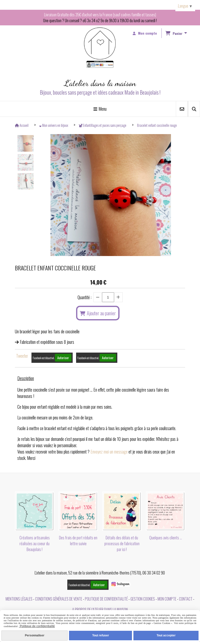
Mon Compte (167, 599)
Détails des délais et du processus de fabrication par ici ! (122, 543)
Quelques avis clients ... (165, 538)
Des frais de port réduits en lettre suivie (78, 540)
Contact (185, 599)
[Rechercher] (194, 109)
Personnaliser (34, 635)
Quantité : (84, 297)
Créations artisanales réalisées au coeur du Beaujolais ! (35, 543)
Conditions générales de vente (58, 599)
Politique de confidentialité (106, 599)
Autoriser (63, 357)
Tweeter (22, 356)
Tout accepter (166, 635)
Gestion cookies (142, 599)
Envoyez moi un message (109, 451)
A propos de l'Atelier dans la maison (100, 609)
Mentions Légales (19, 599)
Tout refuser (100, 635)
